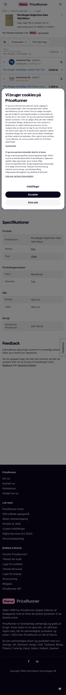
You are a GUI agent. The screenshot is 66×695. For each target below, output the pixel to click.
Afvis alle (33, 202)
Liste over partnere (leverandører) (19, 176)
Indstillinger (33, 186)
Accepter (33, 194)
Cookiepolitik (10, 146)
